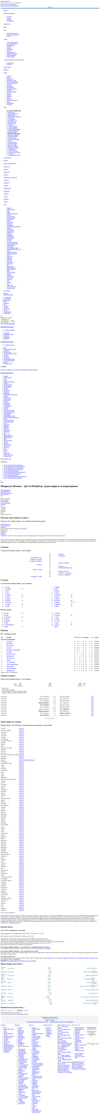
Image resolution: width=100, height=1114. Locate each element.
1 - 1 (54, 698)
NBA (76, 1056)
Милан (9, 93)
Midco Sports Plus (11, 268)
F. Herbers (39, 561)
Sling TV (48, 1027)
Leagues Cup (10, 63)
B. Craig (6, 615)
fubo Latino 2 (10, 262)
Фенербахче (10, 103)
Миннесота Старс (13, 148)
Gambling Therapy (91, 1028)
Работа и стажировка (78, 1039)
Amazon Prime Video (12, 243)
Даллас (10, 140)
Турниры (3, 342)
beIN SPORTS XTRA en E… (14, 249)
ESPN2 (9, 215)
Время (12, 320)
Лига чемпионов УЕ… (13, 42)
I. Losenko (6, 619)
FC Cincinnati (11, 119)
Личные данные (79, 1034)
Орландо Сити (12, 123)
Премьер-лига (10, 45)
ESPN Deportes (11, 218)
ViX (8, 283)
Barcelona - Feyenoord (62, 1050)
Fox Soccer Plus (11, 216)
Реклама (77, 1033)
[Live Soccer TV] (5, 1)
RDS (28, 760)
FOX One (9, 261)
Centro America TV (12, 253)
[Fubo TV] (4, 369)
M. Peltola (56, 591)
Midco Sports (10, 266)
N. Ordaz (60, 574)
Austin (21, 1100)
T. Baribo (3, 504)
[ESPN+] (35, 369)
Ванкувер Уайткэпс (13, 135)
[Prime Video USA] (6, 524)
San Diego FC (12, 149)
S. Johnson (57, 587)
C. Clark (56, 617)
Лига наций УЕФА (12, 43)
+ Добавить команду (9, 330)
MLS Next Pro (10, 269)
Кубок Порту (7, 313)
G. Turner (56, 619)
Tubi (8, 281)
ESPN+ (9, 221)
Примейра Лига (11, 52)
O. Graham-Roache (9, 624)
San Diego (22, 1095)
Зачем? (26, 1010)
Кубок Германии (11, 55)
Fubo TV (48, 1029)
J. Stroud (60, 562)
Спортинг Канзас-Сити (21, 1102)
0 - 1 (54, 709)
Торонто (11, 125)
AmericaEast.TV (11, 245)
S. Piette (6, 622)
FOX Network (64, 958)
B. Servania (68, 573)
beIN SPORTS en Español (10, 394)
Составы (3, 510)
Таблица (3, 511)
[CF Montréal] (6, 493)
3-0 (13, 693)
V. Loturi (39, 576)
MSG (8, 271)
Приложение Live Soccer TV (80, 1029)
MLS (5, 301)
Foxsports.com (4, 959)
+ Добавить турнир (9, 345)
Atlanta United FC (13, 128)
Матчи (5, 10)
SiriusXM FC (17, 959)
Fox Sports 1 (10, 219)
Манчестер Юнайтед (12, 81)
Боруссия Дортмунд (12, 100)
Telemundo (10, 235)
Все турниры (7, 67)
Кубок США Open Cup (13, 34)
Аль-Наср (9, 104)
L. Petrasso (39, 564)
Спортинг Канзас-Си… (15, 155)
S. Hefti (56, 589)
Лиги (5, 27)
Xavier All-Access (11, 286)
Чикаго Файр (11, 115)
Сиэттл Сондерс (13, 150)
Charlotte (8, 647)
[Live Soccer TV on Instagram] (65, 1072)
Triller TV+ (10, 279)
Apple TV (9, 223)
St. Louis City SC (12, 142)
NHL (83, 1056)
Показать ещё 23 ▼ (50, 718)
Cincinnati (9, 652)
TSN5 (25, 760)
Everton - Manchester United (62, 1041)
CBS (8, 211)
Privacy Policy (10, 1014)
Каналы (6, 160)
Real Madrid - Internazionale (63, 1047)
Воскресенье (10, 21)
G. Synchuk (8, 602)
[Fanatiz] (30, 369)
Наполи (9, 94)
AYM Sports (10, 246)
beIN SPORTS (10, 209)
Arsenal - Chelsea (65, 1045)
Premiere (9, 275)
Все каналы (7, 290)
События (3, 508)
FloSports (9, 259)
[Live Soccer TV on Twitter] (65, 1069)
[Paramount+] (23, 369)
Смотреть (3, 507)
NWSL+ (9, 273)
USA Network (10, 231)
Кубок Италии (11, 56)
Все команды (7, 157)
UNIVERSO (10, 236)
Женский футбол (8, 295)
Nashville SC (11, 112)
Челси (8, 77)
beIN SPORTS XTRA (12, 248)
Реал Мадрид (10, 87)
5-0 (12, 691)
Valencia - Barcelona (66, 1043)
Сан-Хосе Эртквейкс (13, 139)
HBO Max (9, 263)
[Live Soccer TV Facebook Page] (65, 1066)
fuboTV (9, 228)
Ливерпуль (10, 78)
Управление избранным (8, 323)
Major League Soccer (12, 33)
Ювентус (9, 90)
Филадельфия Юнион (14, 129)
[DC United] (6, 503)
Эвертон (9, 84)
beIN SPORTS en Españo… (14, 226)
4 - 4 (54, 696)
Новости (6, 293)
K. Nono (70, 567)
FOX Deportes (10, 238)
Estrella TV (10, 256)
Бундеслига (10, 49)
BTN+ (8, 251)
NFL (79, 1056)
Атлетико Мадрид (12, 88)
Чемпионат (5, 320)
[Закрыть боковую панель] (1, 481)
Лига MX (9, 64)
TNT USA (9, 278)
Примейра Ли (7, 312)
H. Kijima (60, 571)
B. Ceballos (39, 559)
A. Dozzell (57, 598)
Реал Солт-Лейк (12, 145)
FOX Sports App (93, 958)
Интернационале (11, 91)
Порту (8, 97)
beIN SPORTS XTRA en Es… (11, 417)
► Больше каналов (6, 458)
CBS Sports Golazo (12, 252)
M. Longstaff (32, 561)
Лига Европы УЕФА (9, 359)
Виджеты (77, 1032)
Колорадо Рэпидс (12, 143)
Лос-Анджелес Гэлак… (15, 152)
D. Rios (35, 569)
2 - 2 (54, 707)
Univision (9, 239)
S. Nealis (56, 592)
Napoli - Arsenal (65, 1055)
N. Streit (40, 569)
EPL (5, 304)
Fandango (9, 258)
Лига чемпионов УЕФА (10, 353)
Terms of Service (21, 1014)
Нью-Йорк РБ (11, 122)
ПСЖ (8, 101)
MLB (76, 1057)
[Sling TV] (10, 369)
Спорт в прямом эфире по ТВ (79, 1054)
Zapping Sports (11, 288)
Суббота (9, 19)
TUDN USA (10, 229)
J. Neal (7, 591)
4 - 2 (54, 703)
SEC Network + (11, 276)
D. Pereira (7, 598)
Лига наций (7, 299)
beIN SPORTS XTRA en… (36, 1072)
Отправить (19, 1010)
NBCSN (9, 233)
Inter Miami (9, 643)
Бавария (9, 98)
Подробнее (5, 530)
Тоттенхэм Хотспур (12, 83)
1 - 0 (54, 711)
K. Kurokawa (61, 555)
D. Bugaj (32, 559)
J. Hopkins (61, 554)
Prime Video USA (5, 525)
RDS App (32, 760)
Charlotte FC (11, 118)
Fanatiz (9, 208)
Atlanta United (10, 666)
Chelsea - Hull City (67, 1062)
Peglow (56, 626)
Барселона (9, 86)
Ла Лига (9, 46)
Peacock (9, 241)
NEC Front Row (11, 272)
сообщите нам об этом (14, 922)
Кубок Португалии (12, 53)
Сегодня (9, 16)
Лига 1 (9, 51)
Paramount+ (10, 225)
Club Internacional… (13, 113)
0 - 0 (54, 700)
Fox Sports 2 (10, 222)
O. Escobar (33, 576)
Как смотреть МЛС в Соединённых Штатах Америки (21, 961)
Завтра (9, 18)
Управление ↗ (10, 327)
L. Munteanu (67, 574)
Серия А (9, 48)
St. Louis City (22, 1085)
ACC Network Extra (12, 242)
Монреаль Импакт (13, 130)
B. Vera (7, 592)
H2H (2, 513)
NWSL (9, 36)
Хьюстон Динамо (12, 136)
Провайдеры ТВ (47, 1025)
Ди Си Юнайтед (13, 126)
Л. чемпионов (7, 297)
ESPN (8, 212)
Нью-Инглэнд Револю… (14, 116)
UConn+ (9, 282)
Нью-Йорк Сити (12, 120)
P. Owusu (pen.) (5, 494)
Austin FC (11, 153)
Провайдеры (78, 1042)
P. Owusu (7, 604)
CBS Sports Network (12, 213)
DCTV (9, 255)
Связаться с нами (79, 1050)
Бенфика (9, 96)
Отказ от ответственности (79, 1037)
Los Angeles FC (12, 138)
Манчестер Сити (11, 80)
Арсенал (9, 76)
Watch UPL (10, 285)
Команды (6, 69)
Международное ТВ (6, 514)
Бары (76, 1043)
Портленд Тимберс (13, 146)
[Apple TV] (16, 369)
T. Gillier (7, 587)
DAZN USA (10, 232)
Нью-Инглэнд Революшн (13, 649)
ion (8, 265)
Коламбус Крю (13, 132)
